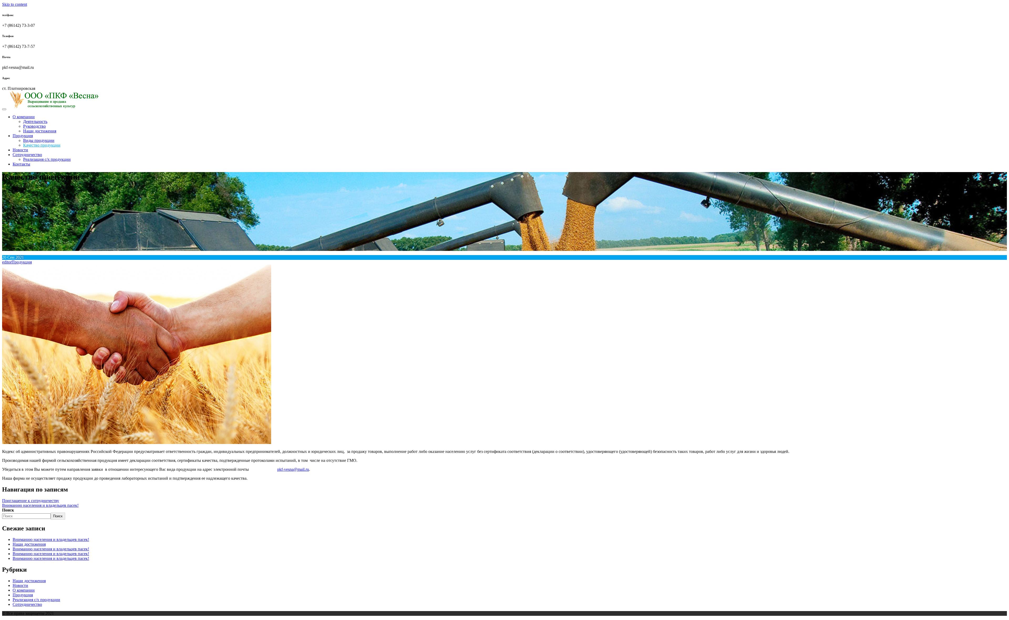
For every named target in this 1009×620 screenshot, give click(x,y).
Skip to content (14, 4)
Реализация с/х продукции (47, 159)
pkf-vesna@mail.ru (293, 469)
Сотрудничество (27, 154)
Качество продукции (41, 145)
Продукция (23, 135)
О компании (24, 117)
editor (7, 262)
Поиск (8, 510)
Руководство (34, 126)
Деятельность (35, 121)
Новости (20, 150)
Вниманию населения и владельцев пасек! (40, 505)
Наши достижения (39, 131)
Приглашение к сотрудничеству (30, 500)
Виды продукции (38, 140)
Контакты (21, 164)
